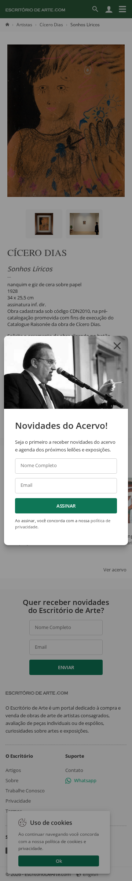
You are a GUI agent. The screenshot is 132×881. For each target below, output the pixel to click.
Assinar (66, 505)
